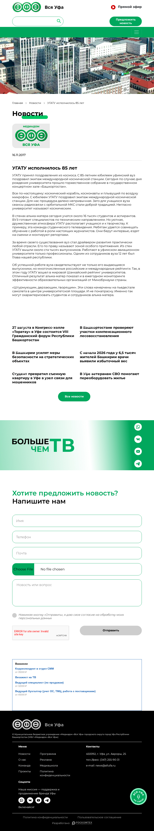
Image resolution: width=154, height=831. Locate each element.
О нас (22, 759)
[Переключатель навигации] (136, 32)
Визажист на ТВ (25, 677)
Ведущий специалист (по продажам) (39, 682)
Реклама (46, 759)
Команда (24, 765)
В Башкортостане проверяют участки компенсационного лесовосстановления (107, 332)
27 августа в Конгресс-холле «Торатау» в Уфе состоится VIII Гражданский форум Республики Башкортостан (43, 334)
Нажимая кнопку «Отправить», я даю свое (71, 616)
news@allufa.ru (106, 765)
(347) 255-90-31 (109, 759)
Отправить (111, 630)
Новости (35, 103)
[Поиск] (58, 21)
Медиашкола (49, 765)
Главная (17, 103)
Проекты (24, 771)
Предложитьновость (126, 21)
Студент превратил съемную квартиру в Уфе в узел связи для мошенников (42, 378)
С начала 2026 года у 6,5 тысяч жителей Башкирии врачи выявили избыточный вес (108, 357)
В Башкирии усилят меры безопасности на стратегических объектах (43, 357)
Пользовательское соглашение (99, 817)
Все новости (74, 396)
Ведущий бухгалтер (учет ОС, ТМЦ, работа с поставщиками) (55, 691)
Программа (48, 754)
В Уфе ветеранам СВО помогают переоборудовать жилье (109, 376)
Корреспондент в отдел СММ (34, 668)
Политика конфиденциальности (55, 773)
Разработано (62, 823)
